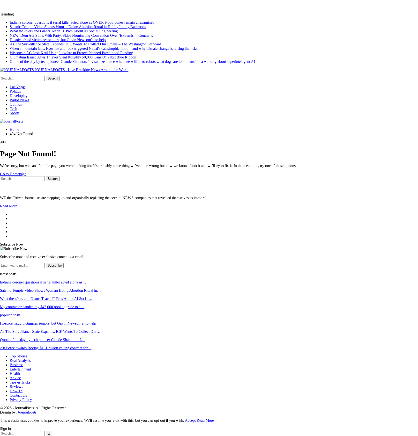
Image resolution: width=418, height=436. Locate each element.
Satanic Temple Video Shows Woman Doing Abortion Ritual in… (50, 290)
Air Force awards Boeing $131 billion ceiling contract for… (45, 348)
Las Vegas (17, 87)
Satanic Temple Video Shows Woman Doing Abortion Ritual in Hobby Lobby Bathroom (78, 27)
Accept (190, 420)
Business (16, 365)
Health (15, 373)
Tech (13, 109)
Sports (14, 113)
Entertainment (20, 369)
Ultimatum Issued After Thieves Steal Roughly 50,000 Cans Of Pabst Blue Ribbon (73, 57)
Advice (15, 378)
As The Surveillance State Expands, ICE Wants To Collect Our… (50, 331)
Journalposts (27, 412)
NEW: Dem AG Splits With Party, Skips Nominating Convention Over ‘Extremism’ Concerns (81, 35)
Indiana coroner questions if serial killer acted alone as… (43, 282)
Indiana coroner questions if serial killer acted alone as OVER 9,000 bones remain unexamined (82, 22)
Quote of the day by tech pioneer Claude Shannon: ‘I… (42, 340)
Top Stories (18, 356)
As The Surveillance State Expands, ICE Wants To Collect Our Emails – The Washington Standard (85, 44)
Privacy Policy (21, 400)
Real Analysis (20, 360)
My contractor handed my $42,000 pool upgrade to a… (42, 307)
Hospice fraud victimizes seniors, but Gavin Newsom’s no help (58, 40)
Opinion (16, 104)
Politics (15, 91)
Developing (19, 96)
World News (19, 100)
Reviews (16, 387)
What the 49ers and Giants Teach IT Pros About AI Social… (46, 299)
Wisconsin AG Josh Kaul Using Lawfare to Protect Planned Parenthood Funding (71, 53)
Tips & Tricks (20, 382)
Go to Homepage (13, 174)
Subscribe (55, 265)
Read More (8, 206)
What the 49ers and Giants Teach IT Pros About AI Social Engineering (64, 31)
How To (16, 391)
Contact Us (18, 395)
